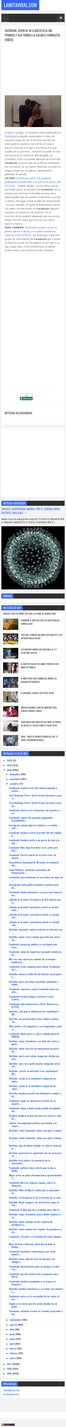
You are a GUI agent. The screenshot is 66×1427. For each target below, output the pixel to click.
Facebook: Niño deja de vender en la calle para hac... (33, 849)
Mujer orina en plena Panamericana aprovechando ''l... (35, 1176)
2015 (9, 1373)
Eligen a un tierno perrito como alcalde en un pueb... (33, 1305)
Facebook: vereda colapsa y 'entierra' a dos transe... (31, 998)
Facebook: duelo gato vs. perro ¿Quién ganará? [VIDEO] (34, 1035)
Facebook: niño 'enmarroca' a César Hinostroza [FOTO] (33, 1005)
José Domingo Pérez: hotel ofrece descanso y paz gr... (35, 804)
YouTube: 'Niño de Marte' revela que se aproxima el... (34, 1191)
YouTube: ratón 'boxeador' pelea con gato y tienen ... (35, 1132)
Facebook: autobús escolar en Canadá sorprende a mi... (36, 1312)
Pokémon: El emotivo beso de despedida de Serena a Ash (40, 622)
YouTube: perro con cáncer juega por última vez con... (34, 1057)
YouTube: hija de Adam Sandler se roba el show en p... (35, 1147)
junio (13, 1334)
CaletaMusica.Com (11, 1390)
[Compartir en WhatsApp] (26, 399)
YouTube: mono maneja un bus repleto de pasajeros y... (30, 1223)
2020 (10, 760)
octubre (14, 783)
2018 (9, 770)
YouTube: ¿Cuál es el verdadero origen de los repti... (32, 1080)
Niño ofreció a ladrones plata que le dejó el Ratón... (32, 1245)
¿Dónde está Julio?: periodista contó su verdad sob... (34, 916)
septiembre (16, 1319)
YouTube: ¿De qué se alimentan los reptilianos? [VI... (34, 1013)
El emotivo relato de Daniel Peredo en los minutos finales (40, 665)
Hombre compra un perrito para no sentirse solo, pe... (35, 1117)
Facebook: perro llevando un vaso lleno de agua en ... (36, 878)
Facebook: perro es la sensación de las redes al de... (34, 1297)
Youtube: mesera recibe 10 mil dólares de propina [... (35, 975)
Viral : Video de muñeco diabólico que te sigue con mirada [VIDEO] (39, 738)
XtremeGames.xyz (11, 1394)
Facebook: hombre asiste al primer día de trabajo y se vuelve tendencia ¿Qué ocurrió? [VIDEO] (31, 231)
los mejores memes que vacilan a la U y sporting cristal (39, 651)
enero (13, 1358)
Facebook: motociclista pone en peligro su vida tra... (34, 1268)
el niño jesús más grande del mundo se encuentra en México (39, 680)
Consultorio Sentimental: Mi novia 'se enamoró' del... (34, 864)
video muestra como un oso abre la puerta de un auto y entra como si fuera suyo (41, 723)
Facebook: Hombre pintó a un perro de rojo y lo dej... (34, 841)
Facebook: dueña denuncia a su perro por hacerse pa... (35, 893)
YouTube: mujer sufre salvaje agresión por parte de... (34, 938)
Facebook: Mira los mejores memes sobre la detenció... (32, 1184)
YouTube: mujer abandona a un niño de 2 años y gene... (34, 1042)
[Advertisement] (33, 65)
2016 (9, 1368)
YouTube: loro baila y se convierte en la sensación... (29, 1162)
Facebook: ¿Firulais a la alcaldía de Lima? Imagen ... (35, 1238)
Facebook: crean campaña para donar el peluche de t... (34, 968)
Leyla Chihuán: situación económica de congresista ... (29, 871)
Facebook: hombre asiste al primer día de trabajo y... (35, 834)
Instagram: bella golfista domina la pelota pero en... (34, 886)
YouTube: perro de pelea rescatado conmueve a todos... (34, 983)
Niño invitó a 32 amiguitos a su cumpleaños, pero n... (35, 1027)
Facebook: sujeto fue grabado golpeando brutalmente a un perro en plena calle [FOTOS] (33, 181)
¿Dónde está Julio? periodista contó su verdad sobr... (34, 908)
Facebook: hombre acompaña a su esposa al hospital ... (32, 1283)
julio (12, 1329)
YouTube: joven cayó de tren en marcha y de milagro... (32, 1260)
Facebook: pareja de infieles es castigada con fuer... (33, 945)
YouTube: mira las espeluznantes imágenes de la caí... (34, 1065)
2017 (9, 1364)
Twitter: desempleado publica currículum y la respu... (33, 1124)
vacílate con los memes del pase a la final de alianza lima (29, 613)
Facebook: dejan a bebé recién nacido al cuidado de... (34, 1109)
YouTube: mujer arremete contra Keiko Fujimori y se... (35, 1215)
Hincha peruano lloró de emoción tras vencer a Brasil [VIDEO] (39, 709)
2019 (9, 765)
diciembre (15, 774)
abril (12, 1343)
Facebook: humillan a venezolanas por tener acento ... (32, 1253)
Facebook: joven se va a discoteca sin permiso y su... (34, 811)
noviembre (15, 779)
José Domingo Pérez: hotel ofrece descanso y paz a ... (35, 796)
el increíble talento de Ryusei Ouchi (37, 693)
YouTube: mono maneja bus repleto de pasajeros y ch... (35, 1230)
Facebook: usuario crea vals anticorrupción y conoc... (33, 789)
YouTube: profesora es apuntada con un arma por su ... (35, 1154)
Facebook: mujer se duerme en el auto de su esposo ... (32, 1102)
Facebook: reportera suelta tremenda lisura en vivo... (34, 990)
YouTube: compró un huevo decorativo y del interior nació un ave (41, 636)
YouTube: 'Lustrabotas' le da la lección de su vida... (35, 1197)
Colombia (10, 159)
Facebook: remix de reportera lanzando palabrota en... (35, 953)
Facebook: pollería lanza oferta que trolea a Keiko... (32, 1169)
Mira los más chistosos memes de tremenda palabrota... (32, 960)
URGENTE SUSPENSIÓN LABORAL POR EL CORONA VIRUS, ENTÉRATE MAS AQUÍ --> (30, 511)
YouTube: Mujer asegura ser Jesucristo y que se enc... (34, 1203)
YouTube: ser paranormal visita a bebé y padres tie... (34, 1020)
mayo (13, 1339)
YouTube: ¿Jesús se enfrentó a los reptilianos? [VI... (33, 1072)
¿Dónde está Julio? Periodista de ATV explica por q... (35, 901)
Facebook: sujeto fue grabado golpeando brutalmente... (31, 819)
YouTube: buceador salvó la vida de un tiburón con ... (35, 931)
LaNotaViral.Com (20, 5)
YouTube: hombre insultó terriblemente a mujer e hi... (35, 1094)
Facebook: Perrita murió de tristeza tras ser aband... (32, 856)
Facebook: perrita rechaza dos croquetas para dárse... (33, 1275)
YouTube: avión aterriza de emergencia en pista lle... (34, 1050)
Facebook (11, 136)
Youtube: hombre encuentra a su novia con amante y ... (36, 1290)
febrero (14, 1353)
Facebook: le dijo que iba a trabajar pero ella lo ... (35, 1209)
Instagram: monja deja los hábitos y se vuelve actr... (33, 826)
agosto (14, 1324)
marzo (13, 1348)
